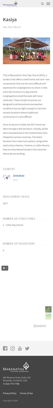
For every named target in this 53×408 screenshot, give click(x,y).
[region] (26, 296)
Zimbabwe (18, 175)
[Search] (42, 3)
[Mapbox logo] (39, 326)
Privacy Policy (9, 393)
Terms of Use (26, 393)
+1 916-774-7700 (11, 383)
